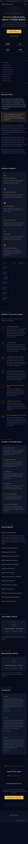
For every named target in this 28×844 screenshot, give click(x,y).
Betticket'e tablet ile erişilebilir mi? (14, 601)
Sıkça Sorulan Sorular (7, 74)
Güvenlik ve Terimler (7, 71)
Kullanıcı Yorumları (7, 78)
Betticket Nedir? (6, 65)
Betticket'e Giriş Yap (14, 797)
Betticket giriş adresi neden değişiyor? (14, 548)
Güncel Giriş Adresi (7, 80)
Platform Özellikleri (7, 67)
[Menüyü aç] (25, 4)
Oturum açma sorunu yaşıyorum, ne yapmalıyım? (14, 593)
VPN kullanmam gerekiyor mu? (14, 568)
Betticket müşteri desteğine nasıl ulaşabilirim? (14, 576)
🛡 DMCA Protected (21, 820)
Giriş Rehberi (14, 36)
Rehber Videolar (6, 76)
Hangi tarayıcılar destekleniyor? (14, 580)
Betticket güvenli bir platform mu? (14, 552)
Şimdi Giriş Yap (14, 31)
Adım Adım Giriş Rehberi (8, 69)
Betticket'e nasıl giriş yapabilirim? (14, 532)
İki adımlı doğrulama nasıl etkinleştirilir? (14, 564)
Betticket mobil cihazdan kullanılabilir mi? (14, 556)
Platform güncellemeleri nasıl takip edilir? (14, 597)
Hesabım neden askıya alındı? (14, 572)
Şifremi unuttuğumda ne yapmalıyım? (14, 560)
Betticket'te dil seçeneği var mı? (14, 589)
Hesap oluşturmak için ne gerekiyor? (14, 584)
